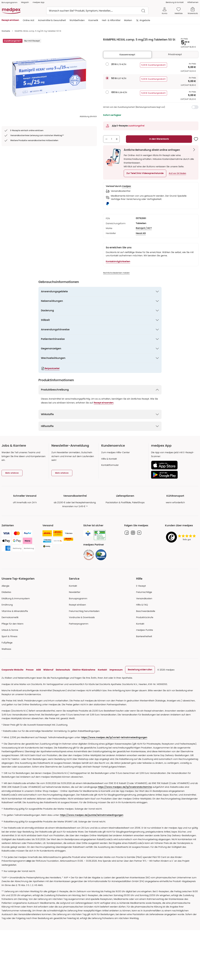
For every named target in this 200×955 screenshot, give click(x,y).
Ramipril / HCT (144, 228)
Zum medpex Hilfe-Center (115, 452)
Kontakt (73, 585)
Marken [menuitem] (128, 20)
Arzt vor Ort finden (177, 173)
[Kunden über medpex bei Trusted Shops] (181, 537)
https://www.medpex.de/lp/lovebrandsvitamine (125, 787)
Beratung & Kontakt (175, 2)
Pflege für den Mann (12, 623)
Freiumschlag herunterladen (84, 611)
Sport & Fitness (9, 636)
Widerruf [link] (48, 669)
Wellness (6, 649)
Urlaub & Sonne (10, 630)
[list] (49, 77)
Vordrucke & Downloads (82, 617)
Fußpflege (7, 642)
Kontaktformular (110, 465)
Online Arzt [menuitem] (28, 20)
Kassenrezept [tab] (127, 54)
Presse (30, 669)
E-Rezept (141, 585)
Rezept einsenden (103, 403)
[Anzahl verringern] (106, 139)
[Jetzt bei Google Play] (173, 475)
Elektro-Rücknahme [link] (83, 669)
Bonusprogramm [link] (9, 2)
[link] (88, 554)
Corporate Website (12, 669)
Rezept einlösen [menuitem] (10, 20)
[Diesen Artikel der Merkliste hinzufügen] (195, 139)
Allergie (5, 585)
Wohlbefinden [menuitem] (77, 20)
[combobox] (97, 11)
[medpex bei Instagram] (132, 532)
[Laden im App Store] (173, 465)
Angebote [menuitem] (145, 20)
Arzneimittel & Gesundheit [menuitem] (52, 20)
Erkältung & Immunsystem (16, 598)
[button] (145, 173)
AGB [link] (38, 669)
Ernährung (7, 604)
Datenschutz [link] (63, 669)
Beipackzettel (52, 368)
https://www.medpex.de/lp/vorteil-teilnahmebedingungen (114, 737)
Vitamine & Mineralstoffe (15, 611)
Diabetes (6, 592)
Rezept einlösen (77, 604)
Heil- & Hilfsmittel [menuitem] (111, 20)
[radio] (107, 64)
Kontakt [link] (140, 623)
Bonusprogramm (78, 598)
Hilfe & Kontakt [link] (109, 458)
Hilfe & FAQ (142, 604)
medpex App (38, 2)
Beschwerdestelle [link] (145, 611)
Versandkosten (144, 598)
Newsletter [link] (74, 592)
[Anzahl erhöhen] (117, 139)
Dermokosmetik (10, 617)
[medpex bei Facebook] (126, 532)
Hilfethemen (192, 2)
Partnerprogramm (78, 623)
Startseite (6, 31)
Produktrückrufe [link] (144, 617)
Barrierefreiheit (144, 636)
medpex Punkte (144, 630)
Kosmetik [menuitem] (93, 20)
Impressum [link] (116, 669)
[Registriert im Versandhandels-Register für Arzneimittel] (100, 535)
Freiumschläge (144, 592)
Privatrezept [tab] (175, 54)
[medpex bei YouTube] (139, 532)
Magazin (25, 2)
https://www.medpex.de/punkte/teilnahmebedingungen (91, 815)
